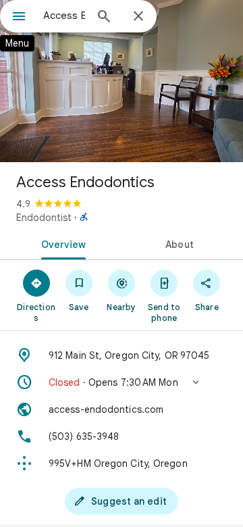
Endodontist (44, 217)
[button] (121, 382)
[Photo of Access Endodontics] (121, 81)
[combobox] (64, 15)
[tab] (61, 243)
